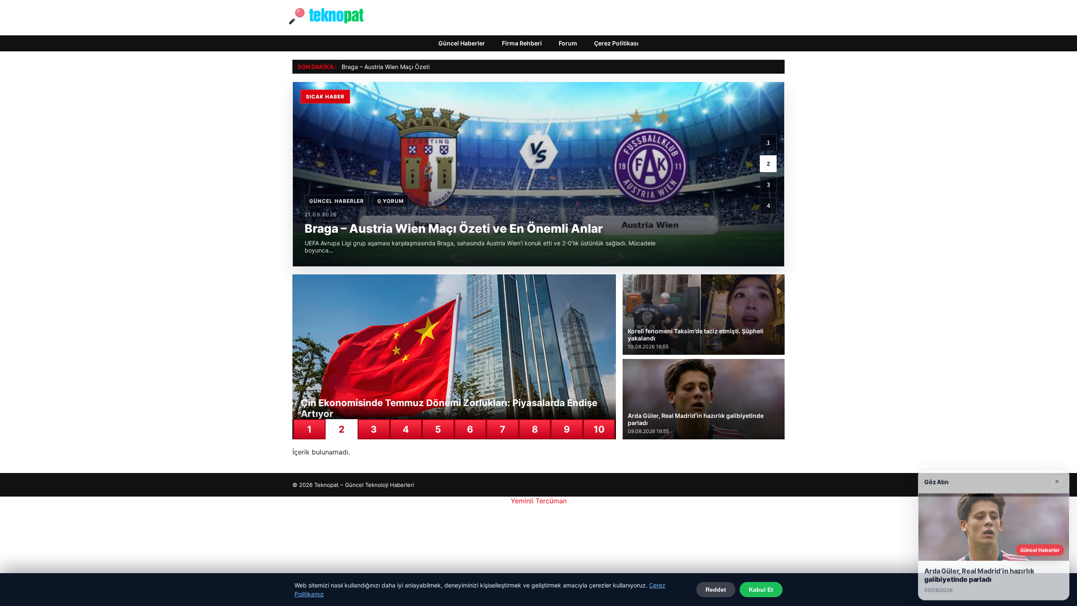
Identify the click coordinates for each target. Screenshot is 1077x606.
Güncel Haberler (461, 43)
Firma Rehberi (522, 43)
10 (599, 429)
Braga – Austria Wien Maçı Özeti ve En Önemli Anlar (412, 66)
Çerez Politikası (616, 43)
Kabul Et (761, 589)
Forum (568, 43)
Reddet (716, 589)
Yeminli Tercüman (539, 501)
